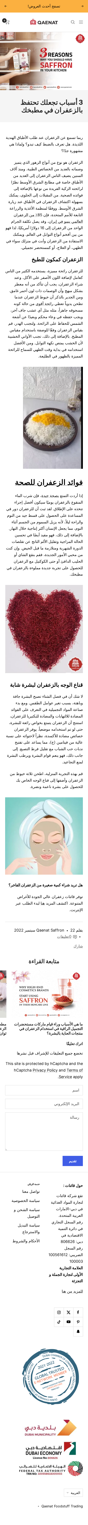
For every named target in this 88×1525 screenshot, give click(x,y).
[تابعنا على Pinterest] (78, 1322)
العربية (75, 1493)
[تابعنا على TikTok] (59, 1322)
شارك (78, 946)
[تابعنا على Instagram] (59, 1312)
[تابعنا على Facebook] (78, 1312)
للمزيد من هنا (72, 1291)
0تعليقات (64, 936)
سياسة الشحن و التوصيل (27, 1213)
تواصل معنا (31, 1191)
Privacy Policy (45, 1070)
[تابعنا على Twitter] (68, 1312)
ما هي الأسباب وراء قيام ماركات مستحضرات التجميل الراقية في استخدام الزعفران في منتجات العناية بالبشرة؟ (48, 1029)
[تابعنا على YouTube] (68, 1322)
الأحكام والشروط (26, 1241)
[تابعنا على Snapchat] (78, 1331)
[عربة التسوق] (7, 22)
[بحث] (73, 22)
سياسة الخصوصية (26, 1200)
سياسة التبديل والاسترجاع (29, 1228)
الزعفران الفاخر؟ (22, 885)
